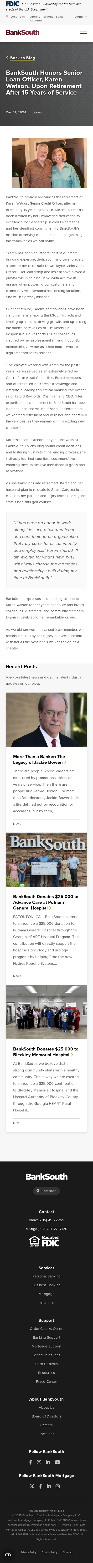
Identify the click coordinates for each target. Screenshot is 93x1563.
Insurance (46, 1302)
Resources (46, 1372)
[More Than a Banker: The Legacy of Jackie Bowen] (46, 720)
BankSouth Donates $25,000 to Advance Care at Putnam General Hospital (45, 902)
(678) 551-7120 (55, 1228)
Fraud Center (46, 1381)
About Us (46, 1407)
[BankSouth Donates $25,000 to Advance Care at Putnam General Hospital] (46, 860)
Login (79, 17)
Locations (17, 17)
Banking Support (46, 1337)
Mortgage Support (47, 1346)
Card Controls (46, 1364)
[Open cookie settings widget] (8, 1555)
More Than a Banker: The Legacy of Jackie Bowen (39, 759)
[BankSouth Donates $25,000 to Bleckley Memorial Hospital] (46, 1012)
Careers (46, 1425)
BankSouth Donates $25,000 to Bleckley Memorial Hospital (45, 1051)
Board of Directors (47, 1416)
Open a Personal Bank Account (46, 19)
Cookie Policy (49, 1552)
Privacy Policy (28, 1552)
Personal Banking (46, 1276)
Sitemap (67, 1552)
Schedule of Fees (46, 1355)
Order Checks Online (46, 1328)
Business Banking (46, 1285)
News (37, 112)
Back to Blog (22, 58)
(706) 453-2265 (51, 1220)
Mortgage (46, 1294)
